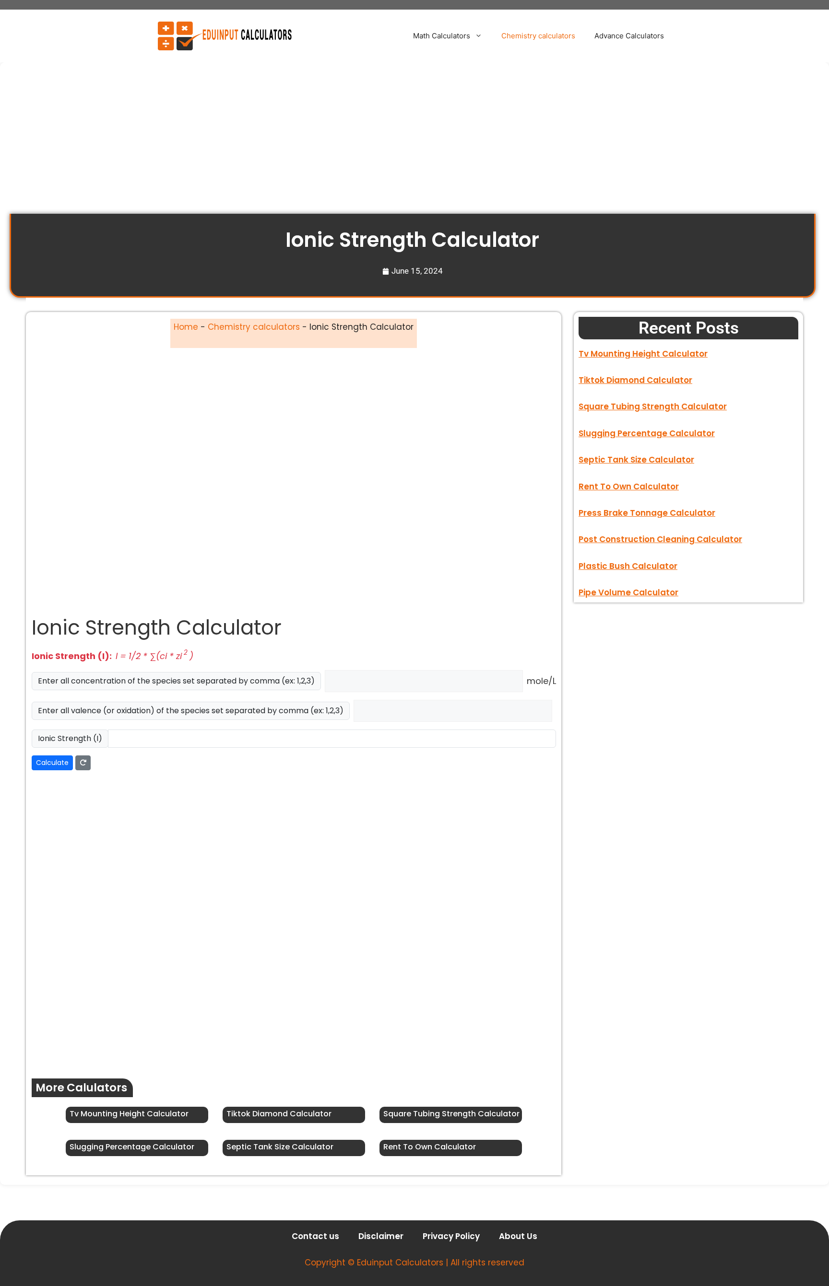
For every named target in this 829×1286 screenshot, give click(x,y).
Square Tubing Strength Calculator (451, 1113)
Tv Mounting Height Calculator (129, 1113)
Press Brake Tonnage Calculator (647, 513)
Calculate (52, 762)
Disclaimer (380, 1236)
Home (186, 327)
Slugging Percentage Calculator (132, 1146)
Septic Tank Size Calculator (279, 1146)
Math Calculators (441, 35)
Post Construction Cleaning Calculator (660, 539)
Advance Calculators (629, 35)
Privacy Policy (451, 1236)
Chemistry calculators (538, 35)
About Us (518, 1236)
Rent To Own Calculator (429, 1146)
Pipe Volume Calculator (628, 592)
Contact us (315, 1236)
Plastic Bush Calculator (628, 566)
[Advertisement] (297, 143)
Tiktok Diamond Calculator (279, 1113)
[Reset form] (83, 762)
